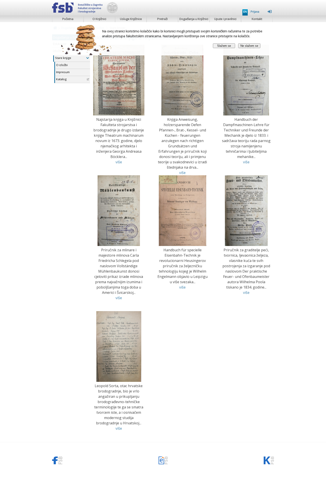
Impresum (63, 72)
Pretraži (162, 19)
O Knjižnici (99, 19)
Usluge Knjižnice (131, 19)
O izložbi (62, 65)
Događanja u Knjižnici (193, 19)
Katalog (61, 79)
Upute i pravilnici (225, 19)
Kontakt (257, 19)
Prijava (255, 12)
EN (245, 12)
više (119, 162)
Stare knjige (63, 58)
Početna (67, 19)
